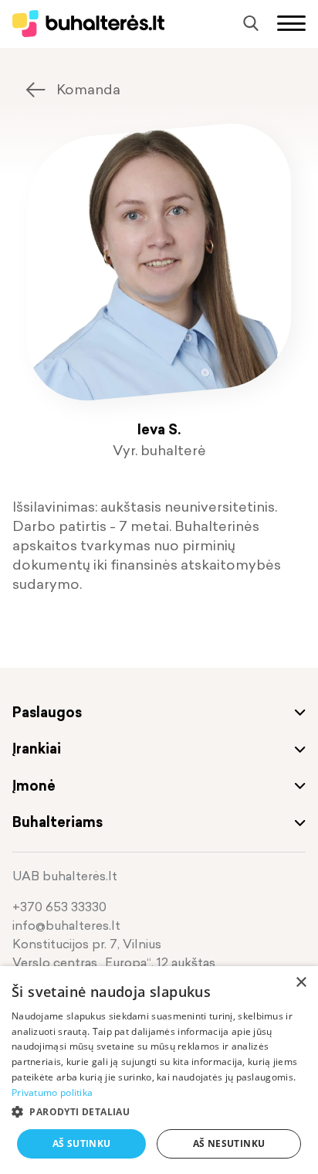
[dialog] (159, 1070)
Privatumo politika (52, 1092)
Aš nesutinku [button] (229, 1143)
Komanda (88, 89)
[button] (159, 1112)
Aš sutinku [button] (81, 1143)
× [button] (300, 983)
